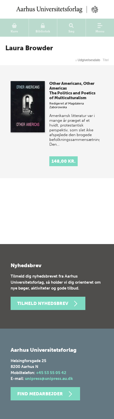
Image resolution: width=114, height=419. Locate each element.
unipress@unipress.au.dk (49, 378)
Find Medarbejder (40, 393)
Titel (106, 60)
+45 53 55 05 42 (51, 372)
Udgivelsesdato (87, 60)
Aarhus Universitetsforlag (57, 9)
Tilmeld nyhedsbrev (42, 303)
